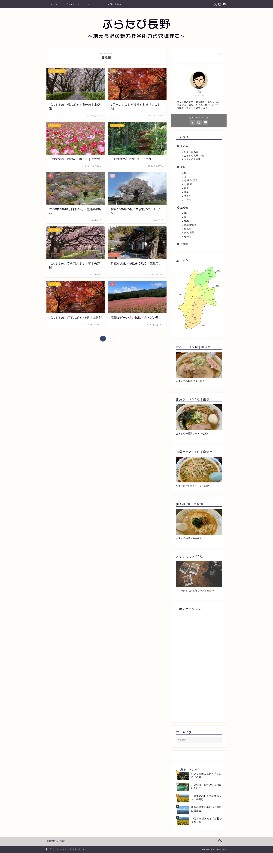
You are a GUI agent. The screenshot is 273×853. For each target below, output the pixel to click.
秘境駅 (187, 229)
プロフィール (72, 4)
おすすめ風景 (191, 152)
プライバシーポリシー (58, 849)
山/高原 (188, 184)
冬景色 (187, 196)
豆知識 (184, 244)
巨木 (186, 188)
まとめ (184, 146)
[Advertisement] (199, 665)
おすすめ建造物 (192, 159)
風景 (182, 167)
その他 (187, 200)
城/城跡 (188, 221)
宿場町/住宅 (190, 225)
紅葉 (186, 192)
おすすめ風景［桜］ (194, 155)
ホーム (54, 4)
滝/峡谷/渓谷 (190, 180)
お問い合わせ (114, 4)
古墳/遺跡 (189, 232)
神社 (186, 213)
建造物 (184, 207)
